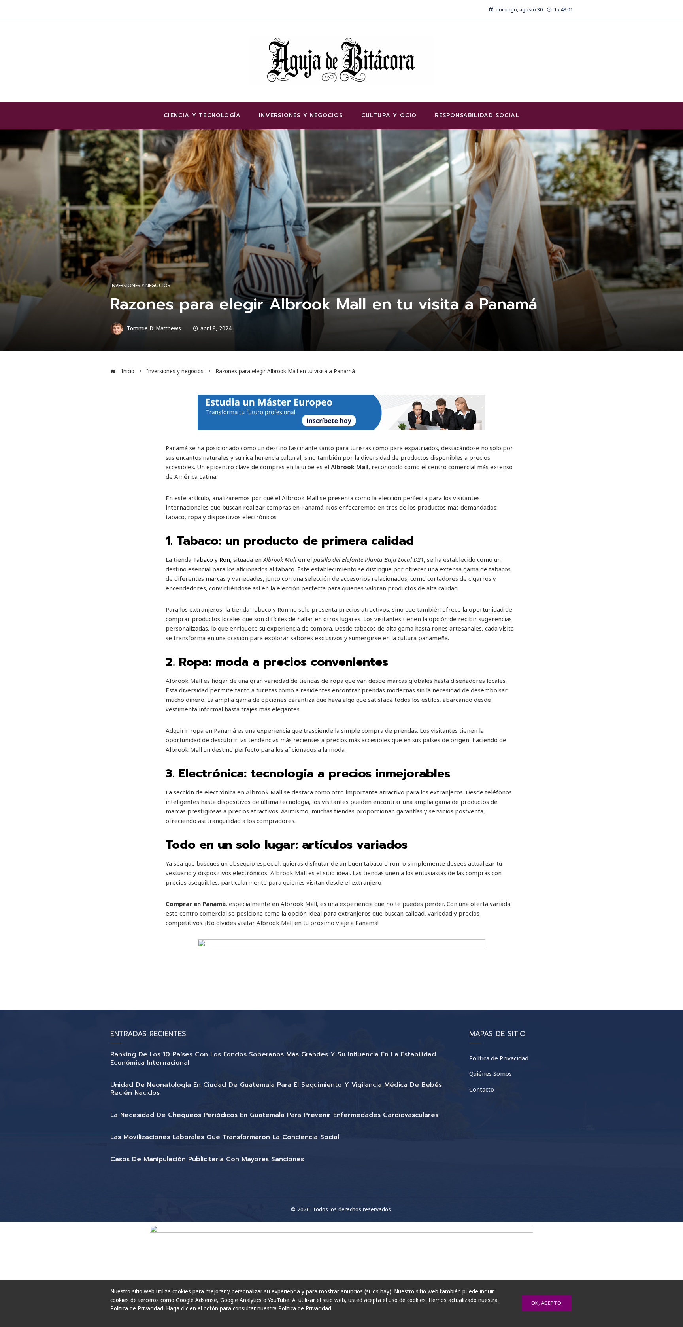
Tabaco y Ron (211, 559)
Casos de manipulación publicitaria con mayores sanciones (207, 1159)
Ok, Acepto (546, 1302)
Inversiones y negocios (140, 285)
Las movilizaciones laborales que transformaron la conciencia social (224, 1137)
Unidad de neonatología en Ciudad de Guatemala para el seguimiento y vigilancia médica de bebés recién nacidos (276, 1089)
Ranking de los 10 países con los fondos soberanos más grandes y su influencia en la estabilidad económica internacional (273, 1058)
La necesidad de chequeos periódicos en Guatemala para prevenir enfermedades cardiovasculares (274, 1115)
